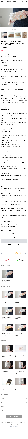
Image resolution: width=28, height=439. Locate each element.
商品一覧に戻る (14, 417)
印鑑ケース (3, 406)
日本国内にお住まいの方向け (14, 244)
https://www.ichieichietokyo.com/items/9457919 (12, 162)
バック (2, 398)
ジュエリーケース (4, 410)
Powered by (12, 426)
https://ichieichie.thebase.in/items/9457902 (11, 157)
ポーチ (2, 402)
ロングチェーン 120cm (6, 230)
